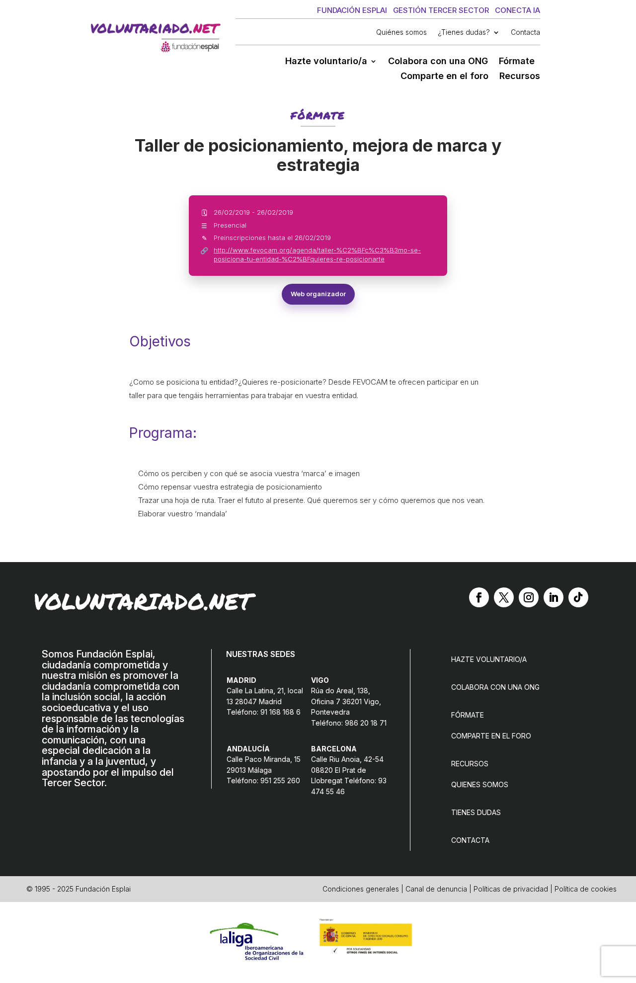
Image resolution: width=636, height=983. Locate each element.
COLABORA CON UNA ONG (495, 687)
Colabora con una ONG (438, 62)
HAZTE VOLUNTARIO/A (489, 659)
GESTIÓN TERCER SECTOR (441, 10)
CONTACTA (470, 840)
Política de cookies (586, 889)
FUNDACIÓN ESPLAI (352, 10)
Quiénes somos (401, 32)
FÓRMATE (467, 715)
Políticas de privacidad (511, 889)
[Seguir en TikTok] (578, 597)
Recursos (519, 77)
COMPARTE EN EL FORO (491, 736)
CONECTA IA (517, 10)
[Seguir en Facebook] (479, 597)
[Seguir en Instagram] (529, 597)
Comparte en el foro (444, 77)
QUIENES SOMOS (479, 784)
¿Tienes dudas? (464, 32)
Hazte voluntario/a (326, 62)
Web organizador (318, 294)
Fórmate (517, 62)
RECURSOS (469, 763)
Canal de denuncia (436, 889)
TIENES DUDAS (476, 812)
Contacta (525, 32)
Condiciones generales (360, 889)
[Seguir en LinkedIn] (553, 597)
